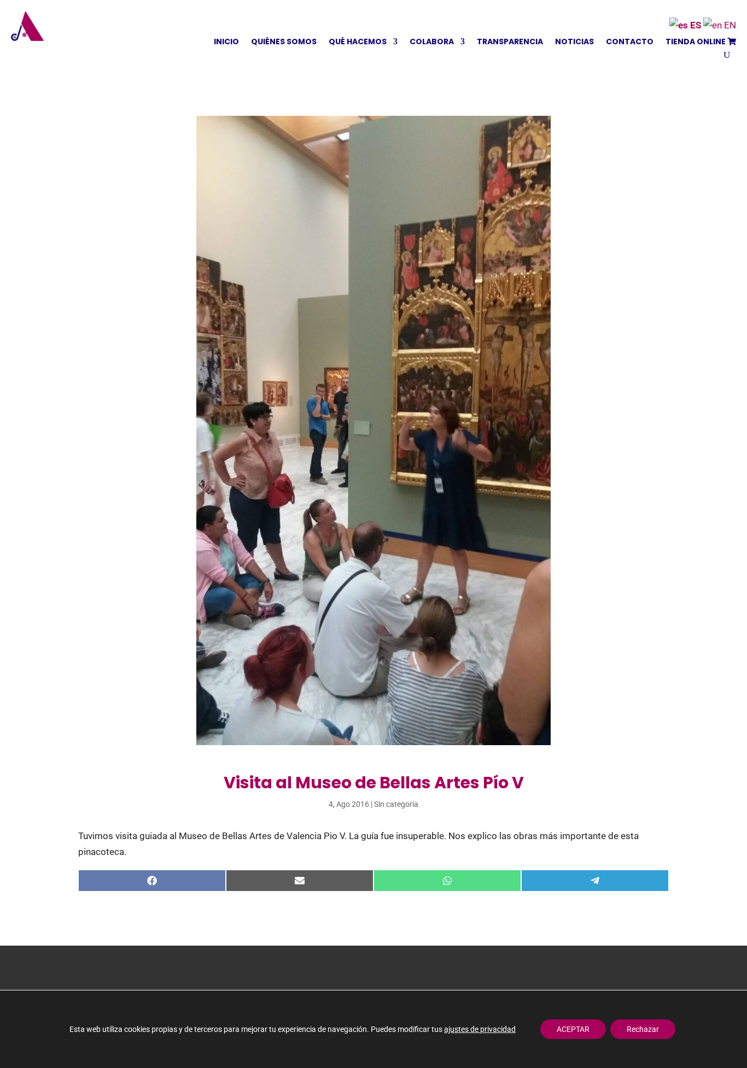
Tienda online (696, 42)
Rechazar (643, 1029)
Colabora (432, 42)
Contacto (629, 42)
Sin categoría (396, 804)
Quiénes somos (284, 42)
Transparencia (510, 42)
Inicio (226, 42)
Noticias (574, 42)
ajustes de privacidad (480, 1029)
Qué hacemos (358, 42)
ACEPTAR (573, 1029)
